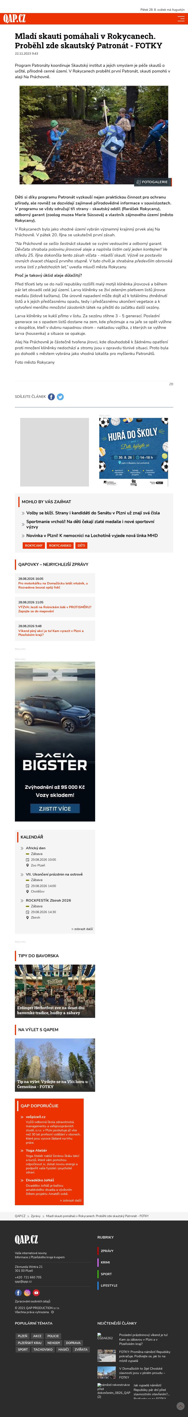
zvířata (81, 1350)
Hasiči (63, 1350)
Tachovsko (43, 1350)
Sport (106, 1274)
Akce (37, 1336)
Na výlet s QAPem (38, 1030)
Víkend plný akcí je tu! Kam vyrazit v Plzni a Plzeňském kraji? (51, 633)
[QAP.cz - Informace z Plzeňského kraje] (14, 18)
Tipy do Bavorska (38, 956)
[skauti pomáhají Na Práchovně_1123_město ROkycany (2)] (153, 182)
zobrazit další (83, 929)
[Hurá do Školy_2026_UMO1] (133, 451)
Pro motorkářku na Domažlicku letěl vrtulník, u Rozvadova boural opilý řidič (53, 585)
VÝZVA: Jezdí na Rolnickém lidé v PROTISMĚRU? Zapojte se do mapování (54, 609)
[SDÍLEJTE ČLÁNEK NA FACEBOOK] (51, 396)
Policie (53, 1336)
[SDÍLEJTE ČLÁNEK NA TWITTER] (60, 396)
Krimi (105, 1262)
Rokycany (34, 545)
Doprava (73, 1343)
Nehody (53, 1343)
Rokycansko (60, 545)
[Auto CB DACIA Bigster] (55, 820)
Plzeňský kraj (29, 1343)
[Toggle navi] (181, 18)
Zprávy (36, 1216)
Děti (81, 545)
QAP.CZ (20, 1216)
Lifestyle (109, 1285)
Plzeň (22, 1336)
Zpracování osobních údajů (32, 1301)
